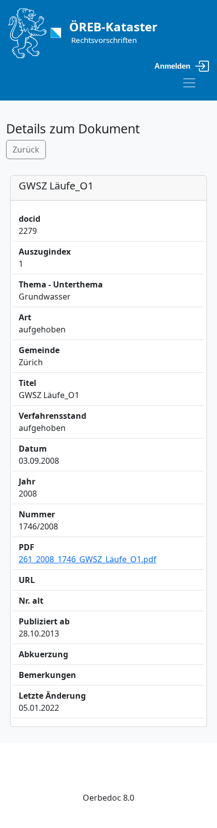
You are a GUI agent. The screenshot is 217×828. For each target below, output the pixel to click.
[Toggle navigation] (189, 82)
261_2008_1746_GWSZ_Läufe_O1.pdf (87, 559)
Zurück (26, 149)
